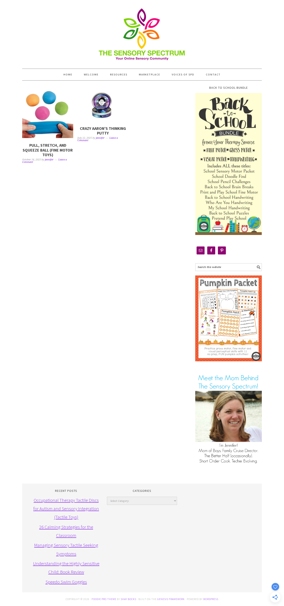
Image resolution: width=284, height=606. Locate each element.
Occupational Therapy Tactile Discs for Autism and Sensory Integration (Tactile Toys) (66, 508)
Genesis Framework (171, 599)
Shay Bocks (128, 599)
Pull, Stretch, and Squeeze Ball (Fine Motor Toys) (48, 150)
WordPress (210, 599)
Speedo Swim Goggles (66, 582)
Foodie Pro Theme (104, 599)
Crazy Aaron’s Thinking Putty (103, 131)
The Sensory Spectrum (142, 32)
